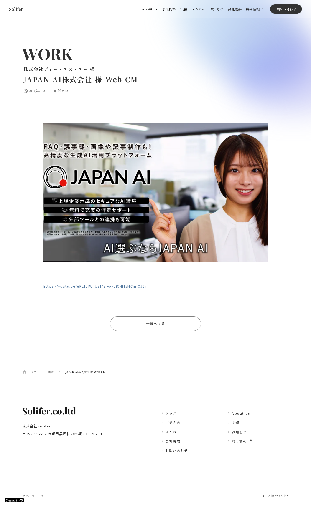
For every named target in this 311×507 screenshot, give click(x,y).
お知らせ (216, 9)
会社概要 (235, 9)
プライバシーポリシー (37, 496)
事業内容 (169, 9)
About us (150, 9)
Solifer (16, 9)
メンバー (198, 9)
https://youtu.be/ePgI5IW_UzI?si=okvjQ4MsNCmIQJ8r (94, 286)
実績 (183, 9)
